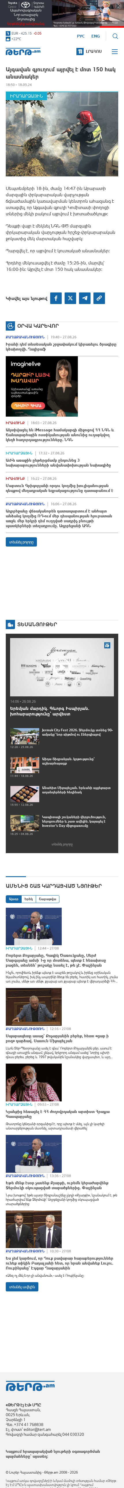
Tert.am (23, 51)
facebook (56, 298)
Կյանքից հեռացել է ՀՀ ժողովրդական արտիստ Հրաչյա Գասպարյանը (58, 1114)
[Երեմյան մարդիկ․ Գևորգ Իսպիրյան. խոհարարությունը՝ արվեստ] (62, 667)
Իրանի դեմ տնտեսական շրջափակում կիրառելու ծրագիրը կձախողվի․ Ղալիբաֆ (61, 346)
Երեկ (29, 899)
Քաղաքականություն (25, 337)
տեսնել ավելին (22, 1286)
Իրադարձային (26, 96)
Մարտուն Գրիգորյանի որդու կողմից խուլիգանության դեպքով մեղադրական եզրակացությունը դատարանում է (59, 488)
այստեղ (40, 1456)
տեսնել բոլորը (21, 542)
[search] (115, 36)
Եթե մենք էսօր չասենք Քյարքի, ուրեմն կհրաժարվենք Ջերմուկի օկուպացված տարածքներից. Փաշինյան (57, 1185)
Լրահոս (94, 51)
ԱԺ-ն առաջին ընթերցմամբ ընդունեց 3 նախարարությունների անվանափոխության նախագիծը (58, 462)
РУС (81, 36)
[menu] (115, 51)
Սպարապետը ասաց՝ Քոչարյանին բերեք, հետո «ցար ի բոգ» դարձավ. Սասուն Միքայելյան (57, 1038)
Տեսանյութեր (37, 624)
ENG (95, 36)
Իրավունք (15, 423)
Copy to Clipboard (99, 298)
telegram (85, 298)
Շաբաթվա (47, 899)
